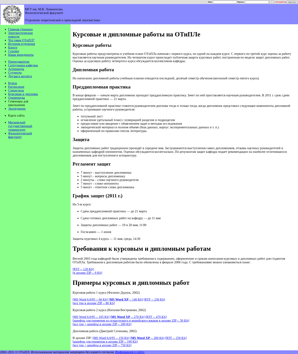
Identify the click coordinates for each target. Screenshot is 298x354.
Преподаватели (18, 61)
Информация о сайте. (130, 352)
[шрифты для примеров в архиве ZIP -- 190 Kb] (105, 341)
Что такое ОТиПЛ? (21, 40)
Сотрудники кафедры (23, 65)
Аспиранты (16, 69)
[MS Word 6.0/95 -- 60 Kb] (90, 299)
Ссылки (13, 51)
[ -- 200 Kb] (147, 338)
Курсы (12, 83)
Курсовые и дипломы (23, 94)
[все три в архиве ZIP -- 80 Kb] (94, 303)
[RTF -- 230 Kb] (154, 299)
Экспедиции (17, 108)
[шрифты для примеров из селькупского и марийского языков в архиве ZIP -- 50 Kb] (131, 320)
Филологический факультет (20, 135)
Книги (12, 47)
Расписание (16, 86)
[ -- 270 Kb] (127, 317)
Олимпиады (16, 97)
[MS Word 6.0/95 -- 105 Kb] (91, 317)
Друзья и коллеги (20, 76)
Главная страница (20, 29)
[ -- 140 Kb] (126, 299)
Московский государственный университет (20, 126)
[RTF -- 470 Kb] (156, 317)
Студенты (15, 72)
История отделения (21, 44)
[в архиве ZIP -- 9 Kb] (87, 272)
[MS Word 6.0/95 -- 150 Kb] (110, 338)
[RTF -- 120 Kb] (83, 269)
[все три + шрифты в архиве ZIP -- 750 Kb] (102, 345)
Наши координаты (21, 54)
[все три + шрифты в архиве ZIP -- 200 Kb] (102, 324)
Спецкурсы (16, 90)
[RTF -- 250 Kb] (176, 338)
